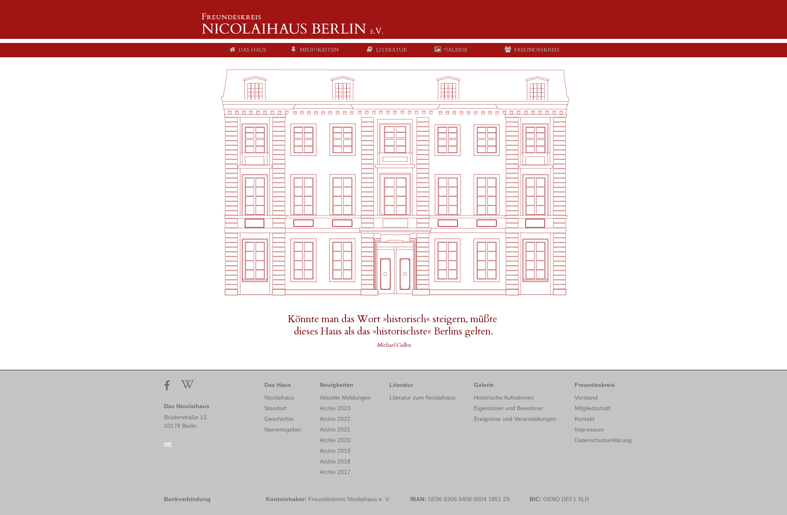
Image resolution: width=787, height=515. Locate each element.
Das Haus (277, 385)
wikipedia (187, 384)
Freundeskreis (595, 385)
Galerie (484, 385)
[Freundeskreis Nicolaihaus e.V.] (293, 32)
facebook (169, 386)
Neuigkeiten (336, 385)
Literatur (401, 385)
